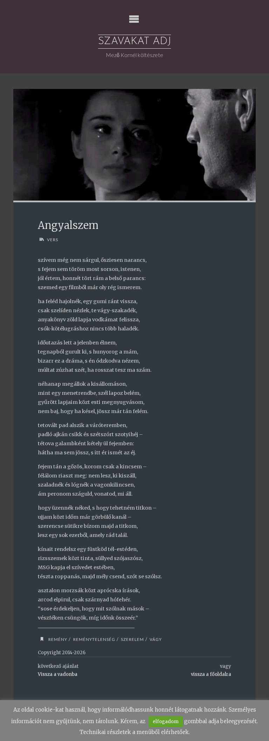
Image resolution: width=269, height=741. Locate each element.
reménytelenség (94, 639)
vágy (156, 639)
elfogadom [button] (166, 722)
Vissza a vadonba (57, 674)
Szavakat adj (134, 41)
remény (57, 639)
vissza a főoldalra (211, 674)
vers (52, 239)
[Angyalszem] (135, 145)
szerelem (132, 639)
